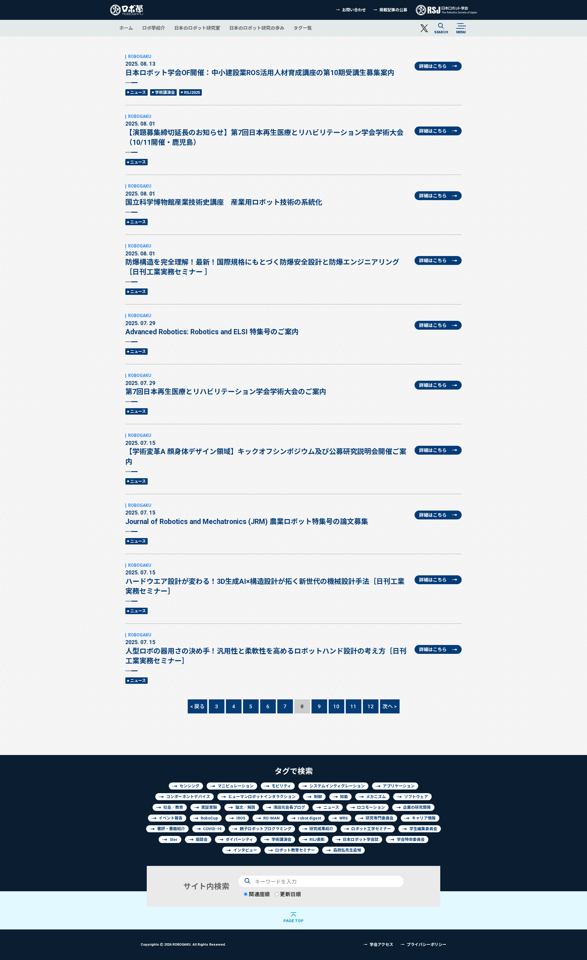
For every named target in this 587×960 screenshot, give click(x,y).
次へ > (389, 706)
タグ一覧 (303, 28)
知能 (344, 797)
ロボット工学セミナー (371, 829)
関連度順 (259, 894)
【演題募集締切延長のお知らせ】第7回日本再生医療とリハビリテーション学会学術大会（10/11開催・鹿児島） (264, 133)
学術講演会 (165, 92)
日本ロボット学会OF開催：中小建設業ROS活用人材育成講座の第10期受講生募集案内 (259, 68)
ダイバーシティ (239, 839)
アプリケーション (399, 786)
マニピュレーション (235, 786)
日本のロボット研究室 (197, 28)
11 (353, 706)
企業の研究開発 (417, 807)
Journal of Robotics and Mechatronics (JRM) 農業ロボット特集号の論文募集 (246, 517)
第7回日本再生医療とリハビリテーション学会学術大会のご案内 (225, 387)
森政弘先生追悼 (347, 850)
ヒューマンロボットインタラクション (262, 797)
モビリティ (281, 786)
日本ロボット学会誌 (360, 839)
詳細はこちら (433, 66)
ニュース (138, 92)
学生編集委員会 (423, 829)
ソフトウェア (416, 797)
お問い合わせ (354, 10)
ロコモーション (371, 807)
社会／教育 (173, 807)
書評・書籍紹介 (171, 829)
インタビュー (245, 850)
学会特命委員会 (411, 839)
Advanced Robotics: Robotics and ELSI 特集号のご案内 (212, 328)
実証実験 (209, 807)
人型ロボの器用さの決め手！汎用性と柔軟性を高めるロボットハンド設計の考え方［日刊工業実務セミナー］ (266, 651)
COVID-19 (212, 829)
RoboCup (209, 818)
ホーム (126, 28)
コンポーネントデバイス (188, 797)
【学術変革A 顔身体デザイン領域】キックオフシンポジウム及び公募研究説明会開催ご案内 (265, 452)
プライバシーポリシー (426, 945)
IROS (240, 818)
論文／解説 (245, 807)
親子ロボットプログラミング (265, 829)
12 (370, 706)
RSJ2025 (192, 92)
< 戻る (197, 706)
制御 (318, 797)
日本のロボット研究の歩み (256, 28)
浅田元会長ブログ (289, 807)
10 (336, 706)
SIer (174, 839)
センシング (189, 786)
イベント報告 (171, 818)
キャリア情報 (424, 818)
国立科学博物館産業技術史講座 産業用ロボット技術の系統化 (223, 198)
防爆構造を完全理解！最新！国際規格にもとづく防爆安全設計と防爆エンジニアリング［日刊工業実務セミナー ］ (262, 263)
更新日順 (290, 894)
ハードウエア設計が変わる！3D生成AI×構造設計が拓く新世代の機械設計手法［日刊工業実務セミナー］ (264, 582)
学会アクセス (381, 945)
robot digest (309, 818)
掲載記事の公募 (393, 10)
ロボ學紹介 (153, 28)
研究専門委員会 (379, 818)
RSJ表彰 (317, 839)
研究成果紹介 (321, 829)
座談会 (202, 839)
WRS (343, 818)
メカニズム (376, 797)
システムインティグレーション (337, 786)
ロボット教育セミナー (295, 850)
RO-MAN (271, 818)
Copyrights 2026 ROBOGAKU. (183, 944)
